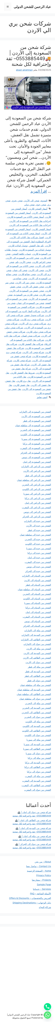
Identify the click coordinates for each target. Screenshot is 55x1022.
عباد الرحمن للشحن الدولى (32, 7)
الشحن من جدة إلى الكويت (38, 544)
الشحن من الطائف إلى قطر (38, 676)
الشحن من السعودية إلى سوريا (36, 439)
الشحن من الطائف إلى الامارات (36, 639)
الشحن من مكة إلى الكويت (38, 721)
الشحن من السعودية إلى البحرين (35, 430)
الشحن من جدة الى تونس (38, 566)
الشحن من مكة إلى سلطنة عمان (35, 685)
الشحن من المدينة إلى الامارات (36, 635)
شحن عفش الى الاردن (33, 286)
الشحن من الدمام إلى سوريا (37, 603)
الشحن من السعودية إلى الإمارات (35, 411)
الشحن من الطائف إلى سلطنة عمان (34, 694)
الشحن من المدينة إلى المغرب (36, 780)
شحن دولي (29, 204)
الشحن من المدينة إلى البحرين (36, 708)
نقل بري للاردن (24, 381)
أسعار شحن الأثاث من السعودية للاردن (25, 217)
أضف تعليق (42, 397)
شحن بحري (17, 200)
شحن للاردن (45, 294)
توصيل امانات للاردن (18, 245)
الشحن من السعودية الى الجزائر (36, 452)
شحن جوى (41, 204)
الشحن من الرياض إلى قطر (38, 475)
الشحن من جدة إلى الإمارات (37, 521)
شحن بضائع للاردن (27, 274)
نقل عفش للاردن (21, 385)
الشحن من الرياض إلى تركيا (38, 498)
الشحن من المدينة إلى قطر (38, 671)
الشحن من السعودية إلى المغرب (35, 448)
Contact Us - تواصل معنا (38, 866)
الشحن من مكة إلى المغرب (38, 776)
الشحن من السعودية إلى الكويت (35, 434)
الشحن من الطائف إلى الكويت (36, 730)
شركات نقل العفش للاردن (30, 344)
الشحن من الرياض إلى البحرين (36, 484)
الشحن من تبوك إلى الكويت (38, 735)
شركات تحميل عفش (34, 315)
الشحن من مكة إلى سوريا (39, 739)
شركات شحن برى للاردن (32, 319)
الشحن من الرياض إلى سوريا (37, 493)
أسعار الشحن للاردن (37, 208)
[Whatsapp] (47, 1015)
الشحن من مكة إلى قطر (39, 667)
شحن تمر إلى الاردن (25, 282)
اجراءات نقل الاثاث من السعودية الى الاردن (30, 225)
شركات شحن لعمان (30, 335)
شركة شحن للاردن (22, 360)
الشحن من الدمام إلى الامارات (36, 575)
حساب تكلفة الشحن (21, 254)
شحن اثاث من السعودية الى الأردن (22, 258)
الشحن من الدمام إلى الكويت (37, 598)
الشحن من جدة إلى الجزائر (38, 571)
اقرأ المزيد (38, 191)
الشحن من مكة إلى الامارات (37, 630)
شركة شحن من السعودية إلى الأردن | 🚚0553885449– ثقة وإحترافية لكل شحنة (28, 55)
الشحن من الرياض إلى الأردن (37, 471)
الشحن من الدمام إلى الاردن (37, 580)
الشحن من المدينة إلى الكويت (37, 726)
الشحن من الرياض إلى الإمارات (36, 466)
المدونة (44, 200)
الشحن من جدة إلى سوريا (38, 548)
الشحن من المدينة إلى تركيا (38, 762)
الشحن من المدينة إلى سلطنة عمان (34, 689)
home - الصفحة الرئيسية (39, 871)
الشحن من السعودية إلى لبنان (37, 462)
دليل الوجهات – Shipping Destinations (32, 902)
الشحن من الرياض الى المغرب (36, 507)
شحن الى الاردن (36, 270)
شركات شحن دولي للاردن (39, 331)
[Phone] (47, 1006)
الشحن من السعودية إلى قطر (37, 421)
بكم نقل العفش (36, 245)
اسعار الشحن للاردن (41, 229)
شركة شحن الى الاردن (33, 352)
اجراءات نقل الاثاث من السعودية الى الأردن (30, 221)
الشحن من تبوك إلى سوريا (38, 753)
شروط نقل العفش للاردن (23, 372)
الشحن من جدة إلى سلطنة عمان (35, 534)
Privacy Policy (43, 875)
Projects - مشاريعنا (41, 880)
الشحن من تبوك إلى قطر (39, 680)
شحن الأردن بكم (23, 262)
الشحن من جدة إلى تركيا (39, 553)
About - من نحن (43, 861)
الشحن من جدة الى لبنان (39, 557)
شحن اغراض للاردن (41, 262)
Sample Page (44, 884)
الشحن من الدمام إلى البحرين (37, 594)
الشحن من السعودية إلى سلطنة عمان (33, 425)
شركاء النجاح (45, 907)
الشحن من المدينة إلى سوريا (37, 744)
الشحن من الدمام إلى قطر (38, 585)
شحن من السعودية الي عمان (30, 303)
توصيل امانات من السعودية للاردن (35, 249)
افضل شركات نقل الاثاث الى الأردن (27, 237)
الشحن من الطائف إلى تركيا (37, 767)
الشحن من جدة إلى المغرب (38, 562)
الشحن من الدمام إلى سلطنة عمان (34, 589)
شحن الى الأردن (31, 200)
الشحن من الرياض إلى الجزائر (36, 516)
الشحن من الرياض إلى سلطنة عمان (34, 480)
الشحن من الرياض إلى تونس (37, 512)
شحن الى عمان (20, 270)
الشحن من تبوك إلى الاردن (38, 662)
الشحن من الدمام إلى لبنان (38, 612)
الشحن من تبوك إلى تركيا (39, 771)
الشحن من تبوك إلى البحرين (37, 717)
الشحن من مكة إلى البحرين (38, 703)
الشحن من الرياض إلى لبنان (38, 503)
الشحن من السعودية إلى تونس (36, 457)
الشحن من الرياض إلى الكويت (36, 489)
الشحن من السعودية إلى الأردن (36, 416)
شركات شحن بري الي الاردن (32, 323)
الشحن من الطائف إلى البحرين (36, 712)
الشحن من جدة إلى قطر (39, 530)
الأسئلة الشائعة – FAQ (40, 893)
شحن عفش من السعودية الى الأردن (27, 290)
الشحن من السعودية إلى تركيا (37, 443)
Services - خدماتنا (42, 889)
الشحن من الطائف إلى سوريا (37, 749)
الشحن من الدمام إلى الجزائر (37, 626)
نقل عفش (10, 381)
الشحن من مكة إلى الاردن (38, 648)
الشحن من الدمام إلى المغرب (37, 616)
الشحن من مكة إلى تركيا (39, 758)
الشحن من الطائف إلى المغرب (36, 785)
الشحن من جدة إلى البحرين (38, 539)
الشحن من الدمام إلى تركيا (38, 607)
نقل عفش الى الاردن (41, 385)
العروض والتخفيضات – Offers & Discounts (30, 898)
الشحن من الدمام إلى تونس (37, 621)
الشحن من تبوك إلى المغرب (37, 790)
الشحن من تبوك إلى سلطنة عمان (35, 698)
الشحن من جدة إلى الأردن (38, 525)
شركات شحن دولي (14, 327)
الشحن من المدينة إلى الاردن (37, 653)
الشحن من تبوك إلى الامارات (37, 644)
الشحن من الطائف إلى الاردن (37, 657)
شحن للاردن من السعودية (26, 294)
